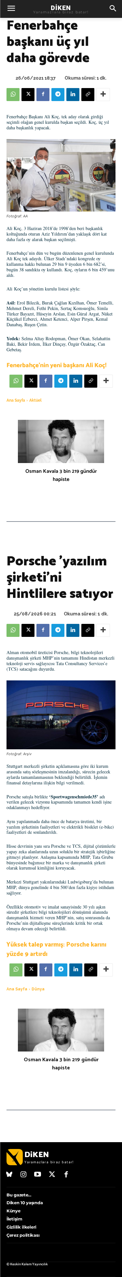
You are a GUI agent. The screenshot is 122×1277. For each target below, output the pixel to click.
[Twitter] (52, 1174)
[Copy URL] (87, 94)
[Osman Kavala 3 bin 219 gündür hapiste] (61, 441)
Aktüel (35, 400)
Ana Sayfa (16, 400)
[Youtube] (37, 1174)
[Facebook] (42, 94)
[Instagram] (23, 1174)
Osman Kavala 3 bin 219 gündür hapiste (61, 475)
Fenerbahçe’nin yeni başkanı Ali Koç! (56, 365)
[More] (103, 94)
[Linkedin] (72, 94)
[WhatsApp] (13, 94)
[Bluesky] (9, 1174)
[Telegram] (57, 94)
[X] (27, 94)
